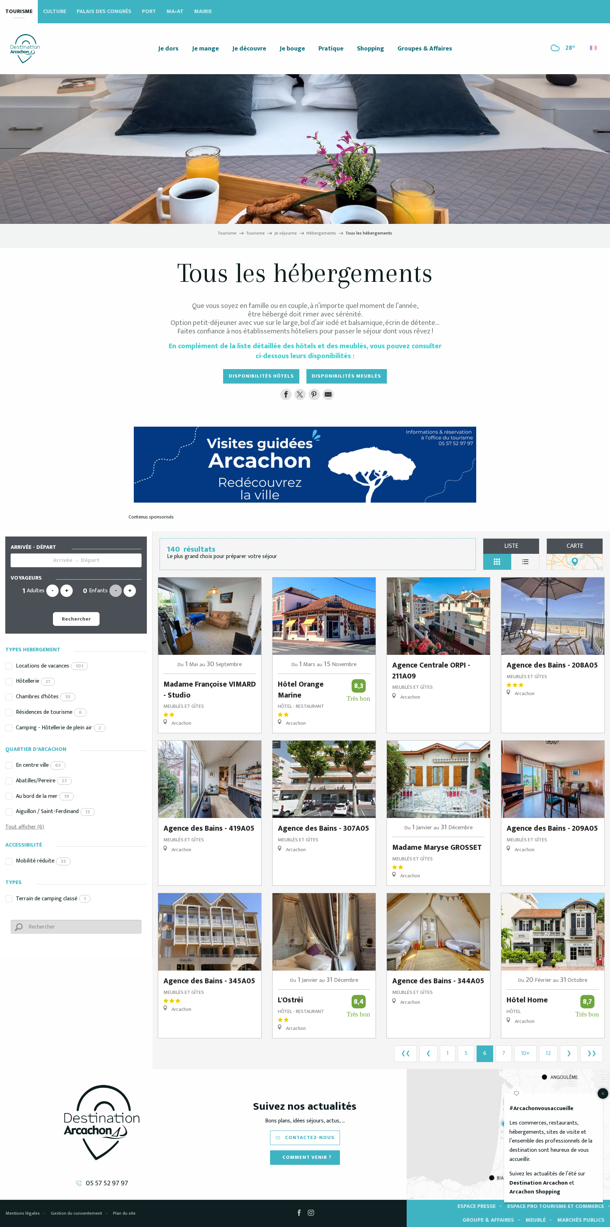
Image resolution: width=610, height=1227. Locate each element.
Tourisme (18, 11)
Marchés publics (580, 1220)
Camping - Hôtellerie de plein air (58, 728)
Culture (54, 11)
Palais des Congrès (104, 11)
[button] (594, 46)
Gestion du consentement (76, 1213)
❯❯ (591, 1053)
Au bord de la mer (42, 796)
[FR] (594, 48)
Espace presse (477, 1206)
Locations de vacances (49, 666)
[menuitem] (25, 49)
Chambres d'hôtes (43, 696)
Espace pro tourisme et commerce (555, 1206)
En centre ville (38, 765)
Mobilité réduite (41, 861)
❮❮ (405, 1053)
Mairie (203, 11)
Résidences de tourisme (49, 712)
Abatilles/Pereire (41, 781)
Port (149, 11)
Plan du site (124, 1213)
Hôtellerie (33, 681)
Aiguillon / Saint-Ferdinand (53, 811)
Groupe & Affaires (488, 1220)
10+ (525, 1053)
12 (548, 1053)
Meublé (536, 1220)
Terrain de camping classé (51, 898)
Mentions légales (23, 1213)
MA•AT (175, 11)
